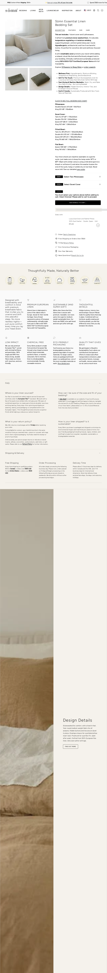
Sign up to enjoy (59, 2)
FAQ (7, 383)
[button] (23, 10)
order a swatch (89, 67)
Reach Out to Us (77, 255)
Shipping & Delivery (14, 453)
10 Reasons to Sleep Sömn (72, 67)
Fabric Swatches (69, 234)
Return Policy (68, 243)
